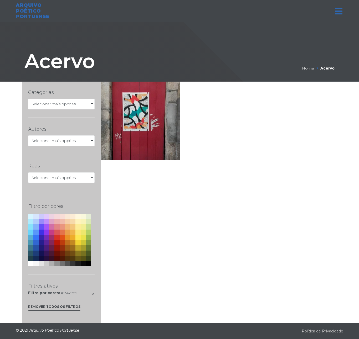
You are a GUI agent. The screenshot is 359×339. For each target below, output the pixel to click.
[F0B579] (67, 227)
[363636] (72, 263)
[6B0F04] (57, 253)
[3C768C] (30, 248)
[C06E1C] (67, 242)
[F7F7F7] (36, 263)
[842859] (51, 242)
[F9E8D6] (67, 216)
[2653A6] (36, 248)
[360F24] (51, 258)
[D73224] (57, 237)
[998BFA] (41, 221)
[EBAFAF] (57, 221)
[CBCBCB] (46, 263)
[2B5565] (30, 253)
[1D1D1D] (78, 263)
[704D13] (72, 253)
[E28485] (57, 227)
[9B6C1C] (72, 248)
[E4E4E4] (41, 263)
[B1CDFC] (36, 221)
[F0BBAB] (62, 221)
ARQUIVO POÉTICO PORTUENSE (32, 10)
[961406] (57, 248)
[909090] (57, 263)
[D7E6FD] (36, 216)
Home (308, 68)
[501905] (62, 258)
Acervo (59, 61)
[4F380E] (72, 258)
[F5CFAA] (67, 221)
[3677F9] (36, 237)
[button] (54, 308)
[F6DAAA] (72, 221)
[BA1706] (57, 242)
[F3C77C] (72, 227)
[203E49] (30, 258)
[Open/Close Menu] (338, 11)
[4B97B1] (30, 242)
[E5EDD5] (88, 216)
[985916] (67, 248)
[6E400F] (67, 253)
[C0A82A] (78, 248)
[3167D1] (36, 242)
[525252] (67, 263)
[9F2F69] (51, 237)
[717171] (62, 263)
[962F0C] (62, 248)
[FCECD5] (72, 216)
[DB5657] (57, 232)
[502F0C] (67, 258)
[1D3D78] (36, 253)
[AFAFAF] (51, 263)
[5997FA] (36, 232)
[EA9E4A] (67, 232)
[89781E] (78, 253)
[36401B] (88, 258)
